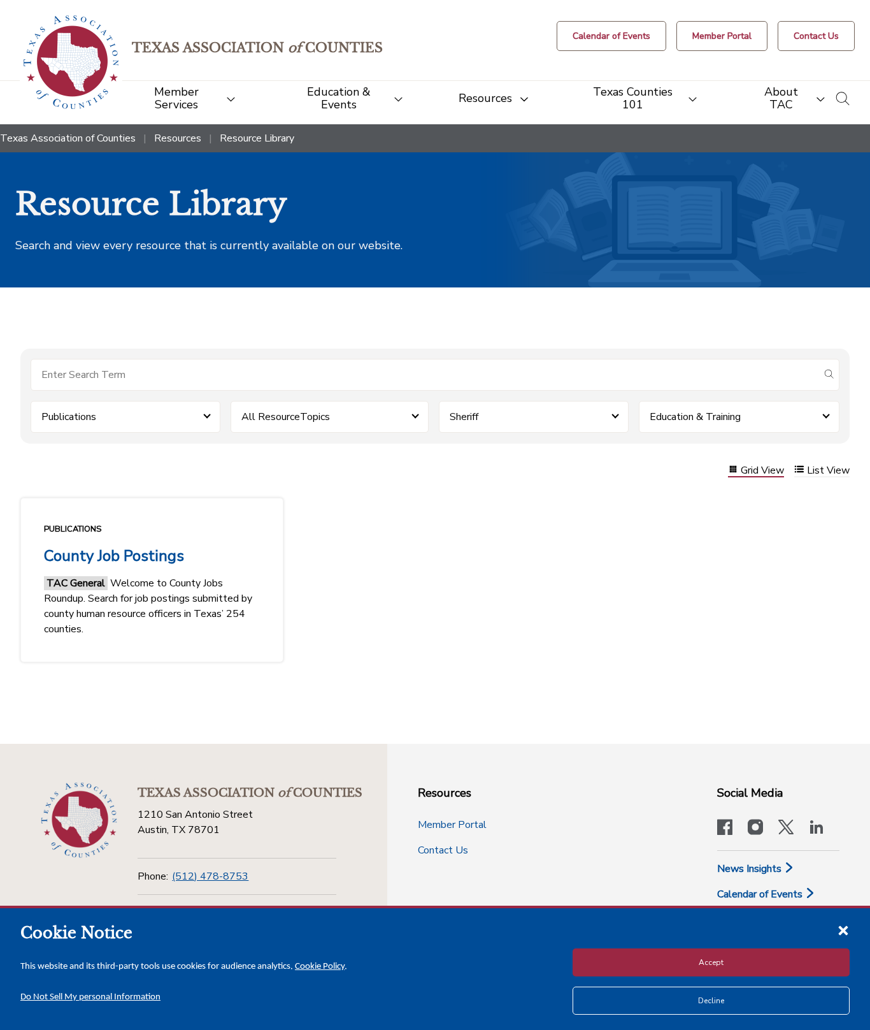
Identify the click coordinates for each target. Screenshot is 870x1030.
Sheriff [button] (464, 417)
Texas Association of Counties (68, 138)
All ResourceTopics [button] (285, 417)
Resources (177, 138)
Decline (711, 1001)
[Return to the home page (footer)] (79, 820)
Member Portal (452, 825)
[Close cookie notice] (843, 930)
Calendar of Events (761, 894)
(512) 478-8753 (210, 876)
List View (828, 470)
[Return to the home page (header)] (71, 62)
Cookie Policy (320, 966)
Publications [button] (68, 417)
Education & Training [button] (695, 417)
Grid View (762, 470)
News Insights (750, 869)
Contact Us (443, 850)
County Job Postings (114, 556)
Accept (711, 962)
